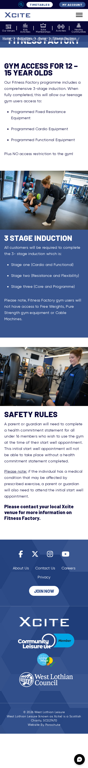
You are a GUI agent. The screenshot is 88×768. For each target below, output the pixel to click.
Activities (24, 38)
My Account (72, 4)
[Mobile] (76, 15)
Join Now (44, 591)
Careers (68, 568)
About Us (21, 568)
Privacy (44, 577)
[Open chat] (79, 759)
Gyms (42, 38)
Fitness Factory (64, 38)
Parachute (52, 725)
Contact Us (45, 568)
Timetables (40, 4)
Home (7, 38)
